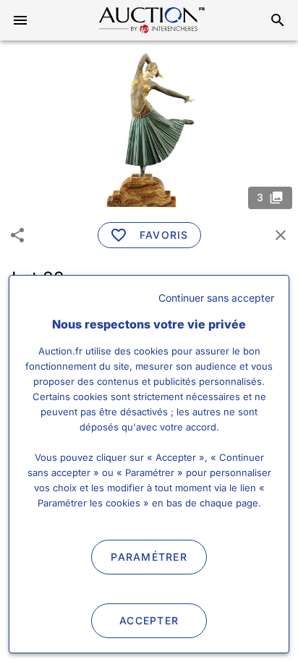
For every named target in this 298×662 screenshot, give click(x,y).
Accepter (149, 620)
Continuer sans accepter (216, 298)
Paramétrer (149, 557)
